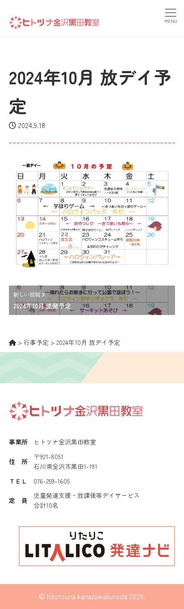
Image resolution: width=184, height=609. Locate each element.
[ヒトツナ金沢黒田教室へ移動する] (12, 342)
